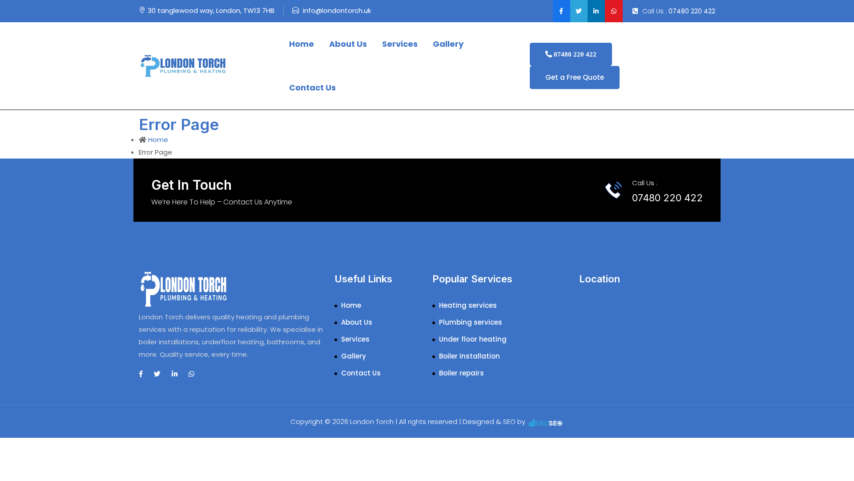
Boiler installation (469, 356)
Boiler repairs (461, 373)
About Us (348, 43)
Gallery (448, 43)
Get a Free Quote (574, 77)
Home (301, 43)
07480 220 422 (692, 11)
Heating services (468, 305)
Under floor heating (473, 339)
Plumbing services (470, 322)
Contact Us (312, 87)
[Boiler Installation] (183, 65)
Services (400, 43)
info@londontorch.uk (337, 10)
